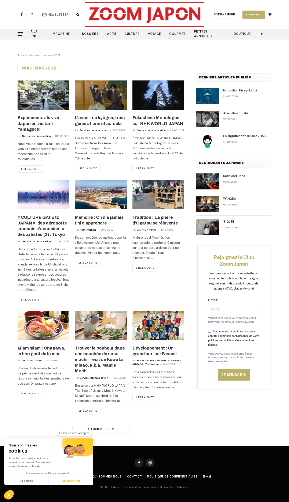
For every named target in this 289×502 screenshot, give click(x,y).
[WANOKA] (207, 204)
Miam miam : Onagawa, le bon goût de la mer (41, 351)
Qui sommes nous (107, 476)
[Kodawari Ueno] (207, 181)
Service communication (36, 136)
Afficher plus (98, 429)
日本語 (207, 476)
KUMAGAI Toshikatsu (145, 364)
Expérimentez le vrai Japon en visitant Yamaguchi (38, 123)
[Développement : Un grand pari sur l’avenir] (158, 325)
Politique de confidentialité (172, 476)
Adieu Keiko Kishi (235, 113)
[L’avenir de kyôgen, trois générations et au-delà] (101, 95)
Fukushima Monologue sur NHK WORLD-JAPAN (157, 120)
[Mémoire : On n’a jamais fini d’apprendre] (101, 194)
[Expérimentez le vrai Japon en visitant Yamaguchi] (43, 95)
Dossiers (90, 33)
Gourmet (177, 33)
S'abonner (253, 14)
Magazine (61, 33)
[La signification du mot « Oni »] (207, 141)
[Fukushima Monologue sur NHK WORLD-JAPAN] (158, 95)
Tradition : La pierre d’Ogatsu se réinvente (155, 220)
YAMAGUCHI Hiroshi (167, 360)
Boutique (242, 33)
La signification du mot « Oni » (245, 136)
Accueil (22, 55)
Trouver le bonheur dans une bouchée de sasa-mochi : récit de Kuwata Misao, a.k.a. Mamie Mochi (100, 359)
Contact (134, 476)
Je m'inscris (234, 375)
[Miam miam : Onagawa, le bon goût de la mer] (43, 325)
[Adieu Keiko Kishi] (207, 119)
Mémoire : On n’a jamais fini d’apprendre (99, 220)
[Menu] (20, 34)
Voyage (154, 33)
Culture (132, 33)
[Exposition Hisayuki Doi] (207, 96)
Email (212, 300)
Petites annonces (203, 34)
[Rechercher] (78, 14)
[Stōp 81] (207, 227)
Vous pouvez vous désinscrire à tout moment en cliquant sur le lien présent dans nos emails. (231, 357)
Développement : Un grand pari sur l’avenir (154, 351)
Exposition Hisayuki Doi (240, 90)
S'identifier (224, 14)
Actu (111, 33)
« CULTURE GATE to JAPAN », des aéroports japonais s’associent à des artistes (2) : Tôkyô (42, 226)
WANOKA (229, 198)
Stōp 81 (228, 221)
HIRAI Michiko (88, 229)
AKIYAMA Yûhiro (147, 229)
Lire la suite (30, 168)
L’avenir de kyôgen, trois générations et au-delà (100, 120)
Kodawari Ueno (234, 176)
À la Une (34, 34)
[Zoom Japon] (144, 14)
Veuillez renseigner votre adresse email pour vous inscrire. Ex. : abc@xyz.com (232, 320)
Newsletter (58, 14)
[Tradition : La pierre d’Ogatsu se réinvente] (158, 194)
